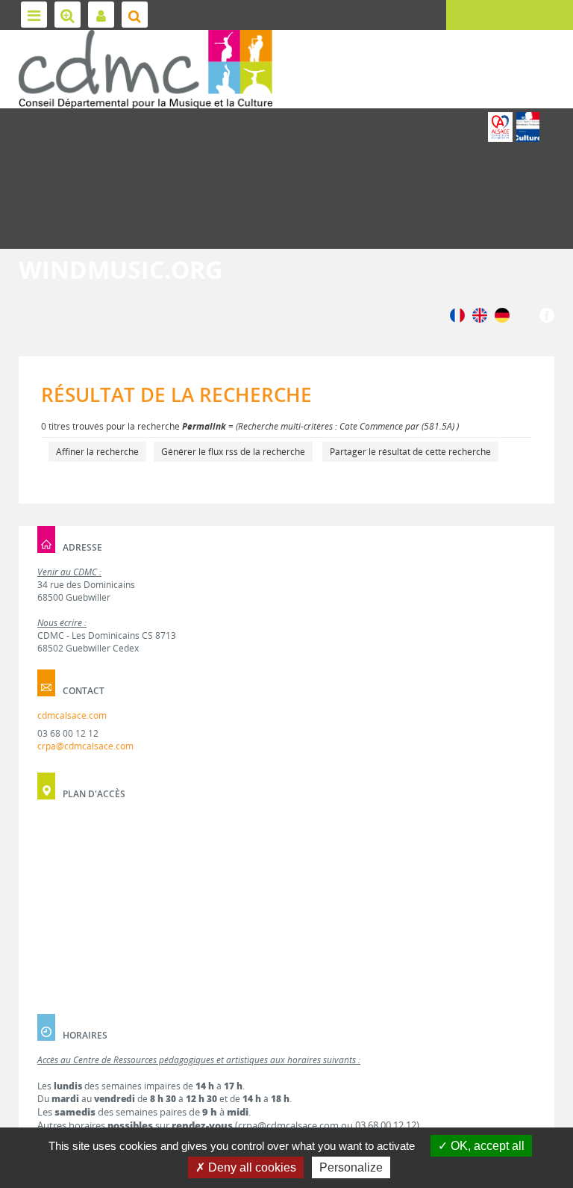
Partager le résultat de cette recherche (410, 451)
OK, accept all (486, 1145)
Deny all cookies (250, 1167)
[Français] (457, 314)
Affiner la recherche (97, 451)
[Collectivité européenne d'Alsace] (500, 127)
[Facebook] (546, 314)
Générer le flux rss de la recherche (233, 451)
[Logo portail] (145, 69)
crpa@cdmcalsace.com (85, 746)
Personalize (351, 1167)
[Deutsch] (502, 314)
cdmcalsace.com (72, 715)
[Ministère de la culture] (527, 127)
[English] (479, 314)
